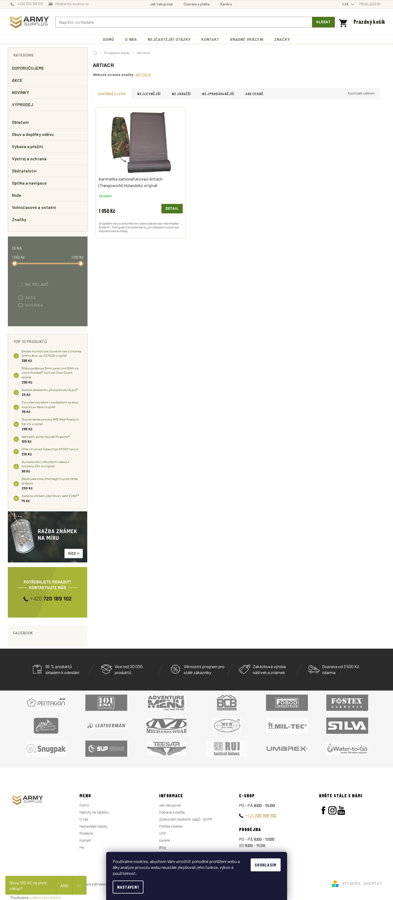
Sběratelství (24, 170)
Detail (172, 209)
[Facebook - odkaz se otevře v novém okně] (323, 810)
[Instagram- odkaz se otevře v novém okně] (332, 810)
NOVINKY (20, 92)
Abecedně (254, 93)
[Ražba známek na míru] (48, 536)
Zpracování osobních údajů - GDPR (185, 819)
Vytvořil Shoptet (362, 883)
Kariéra (226, 4)
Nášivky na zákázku (94, 812)
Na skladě (40, 284)
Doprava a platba (197, 4)
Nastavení (128, 886)
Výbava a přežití (27, 146)
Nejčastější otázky (93, 826)
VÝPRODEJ (22, 104)
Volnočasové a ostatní (34, 207)
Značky (19, 219)
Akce (34, 297)
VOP (162, 833)
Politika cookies (171, 826)
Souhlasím (266, 864)
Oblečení (20, 122)
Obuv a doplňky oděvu (33, 134)
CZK (346, 4)
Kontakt (85, 840)
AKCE (17, 80)
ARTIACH (143, 74)
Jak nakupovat (161, 4)
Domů (84, 805)
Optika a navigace (29, 182)
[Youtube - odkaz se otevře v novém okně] (341, 810)
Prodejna (86, 833)
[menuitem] (109, 39)
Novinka (38, 305)
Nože (16, 195)
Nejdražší (181, 93)
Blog (162, 847)
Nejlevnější (149, 93)
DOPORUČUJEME (28, 68)
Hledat (323, 22)
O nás (83, 819)
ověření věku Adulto (45, 897)
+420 (260, 815)
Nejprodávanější (218, 93)
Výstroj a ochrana (29, 158)
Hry (82, 847)
